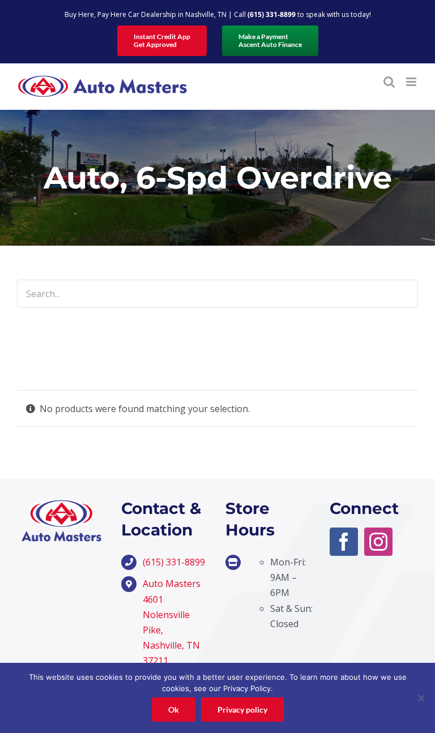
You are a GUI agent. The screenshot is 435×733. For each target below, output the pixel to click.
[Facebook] (344, 542)
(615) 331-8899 (272, 14)
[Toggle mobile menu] (412, 82)
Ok (173, 709)
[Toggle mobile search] (389, 82)
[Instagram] (378, 542)
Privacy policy (242, 709)
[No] (421, 698)
